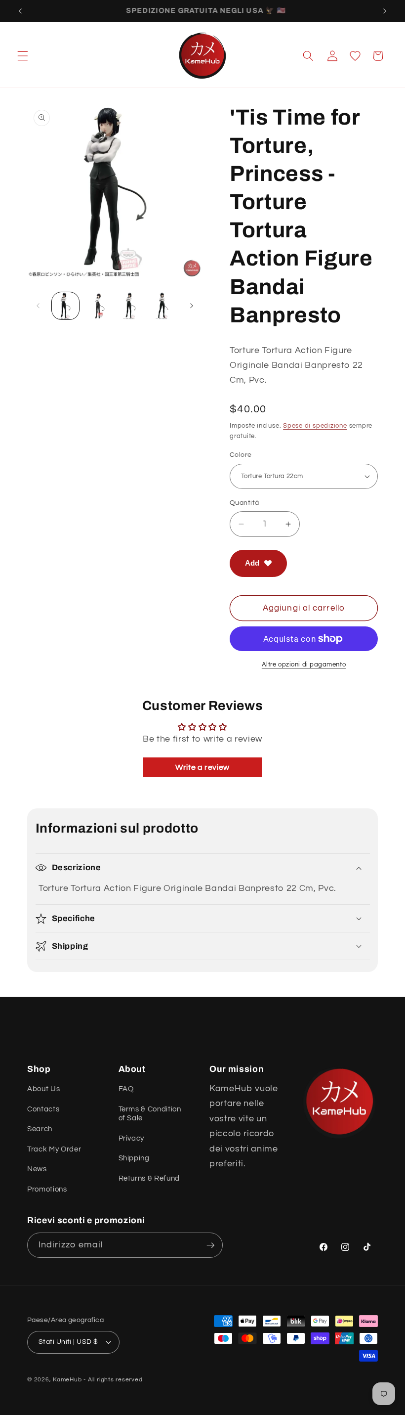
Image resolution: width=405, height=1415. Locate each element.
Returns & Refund (149, 1178)
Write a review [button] (202, 767)
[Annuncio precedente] (20, 11)
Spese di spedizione (315, 425)
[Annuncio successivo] (385, 11)
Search (39, 1129)
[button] (23, 56)
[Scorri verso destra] (191, 306)
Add (252, 563)
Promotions (47, 1189)
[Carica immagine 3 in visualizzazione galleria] (130, 305)
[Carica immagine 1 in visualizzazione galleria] (65, 305)
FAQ (126, 1089)
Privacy (132, 1138)
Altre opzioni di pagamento (304, 664)
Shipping (134, 1158)
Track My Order (54, 1149)
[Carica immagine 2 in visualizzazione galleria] (98, 305)
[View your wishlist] (355, 56)
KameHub (67, 1379)
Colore (241, 454)
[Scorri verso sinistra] (38, 306)
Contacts (43, 1109)
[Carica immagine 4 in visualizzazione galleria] (163, 305)
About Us (43, 1089)
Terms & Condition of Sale (150, 1113)
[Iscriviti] (210, 1245)
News (37, 1169)
